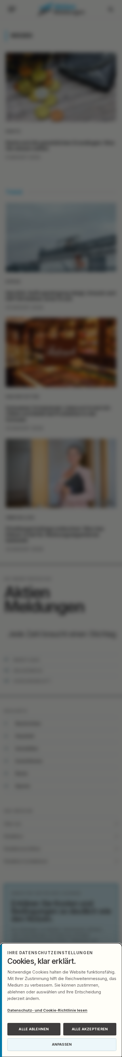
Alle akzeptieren (90, 1029)
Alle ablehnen (34, 1029)
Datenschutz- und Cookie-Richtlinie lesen (47, 1010)
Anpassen (62, 1044)
